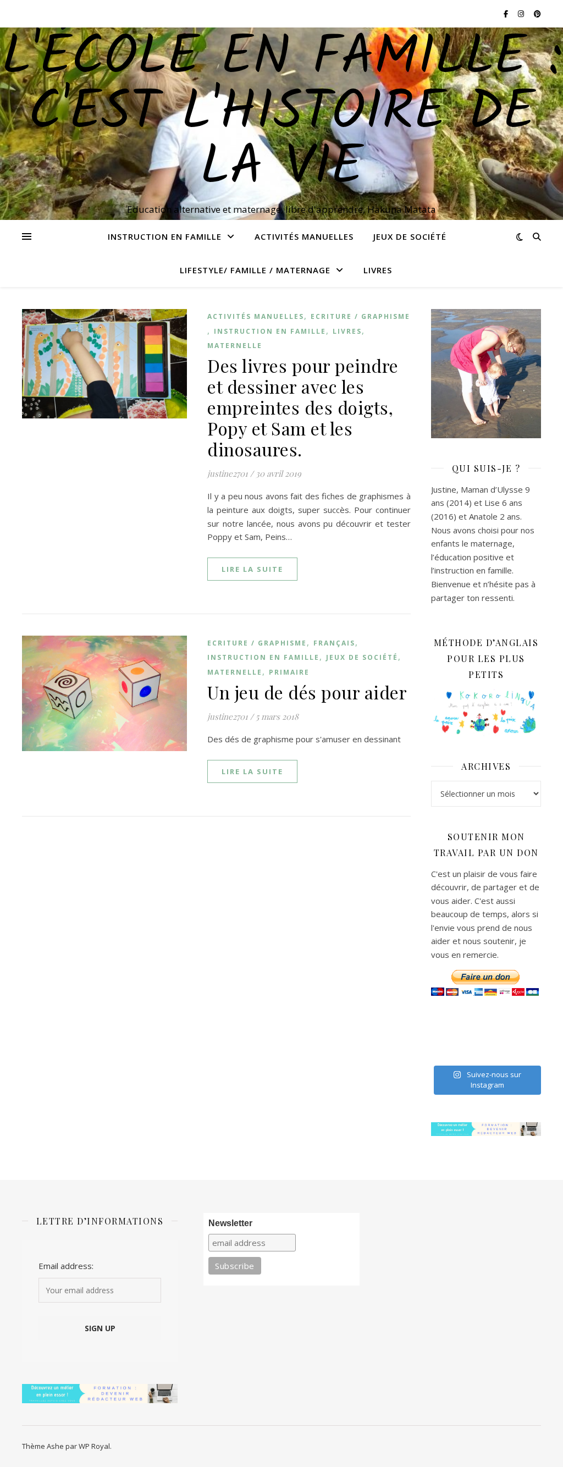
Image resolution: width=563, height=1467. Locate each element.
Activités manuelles (304, 236)
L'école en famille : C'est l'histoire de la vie (282, 113)
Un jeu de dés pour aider (307, 692)
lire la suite (252, 569)
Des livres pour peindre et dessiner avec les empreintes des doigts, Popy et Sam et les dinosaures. (303, 407)
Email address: (65, 1265)
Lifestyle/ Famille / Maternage (255, 269)
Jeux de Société (409, 236)
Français (334, 643)
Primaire (289, 672)
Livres (377, 269)
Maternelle (234, 345)
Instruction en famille (165, 236)
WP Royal (94, 1446)
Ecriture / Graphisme (360, 316)
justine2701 (227, 473)
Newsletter (230, 1223)
